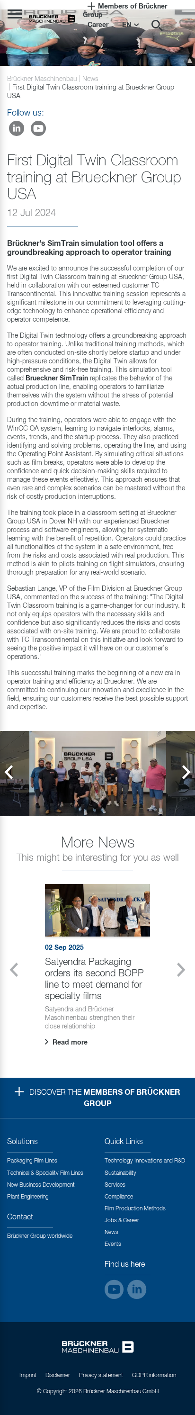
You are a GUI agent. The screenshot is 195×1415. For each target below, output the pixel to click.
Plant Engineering (28, 1197)
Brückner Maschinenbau (42, 79)
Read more (69, 1042)
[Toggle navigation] (14, 14)
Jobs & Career (122, 1221)
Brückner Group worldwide (39, 1236)
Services (115, 1185)
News (90, 79)
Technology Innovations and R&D (145, 1161)
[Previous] (9, 773)
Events (113, 1244)
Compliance (119, 1197)
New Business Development (41, 1185)
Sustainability (120, 1173)
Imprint (27, 1376)
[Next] (186, 773)
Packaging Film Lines (32, 1161)
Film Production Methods (135, 1209)
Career (98, 25)
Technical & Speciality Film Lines (45, 1173)
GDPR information (154, 1376)
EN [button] (127, 25)
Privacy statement (101, 1376)
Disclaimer (57, 1376)
